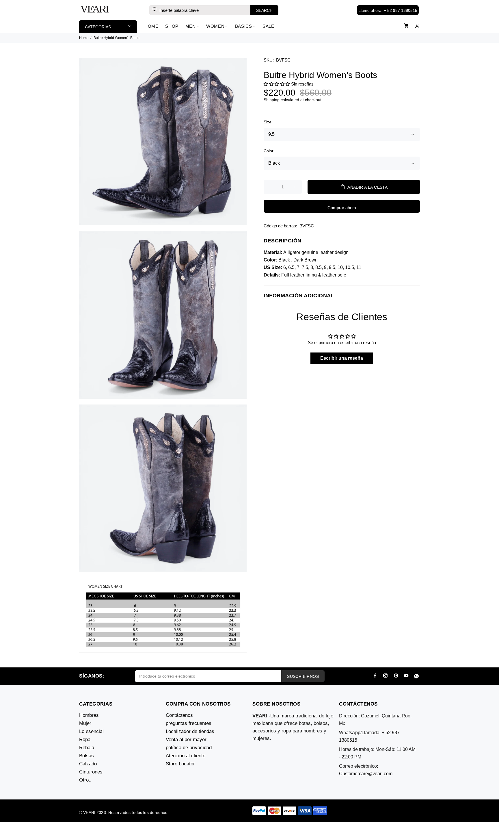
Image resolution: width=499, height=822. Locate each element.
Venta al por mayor (186, 739)
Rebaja (86, 747)
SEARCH (264, 10)
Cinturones (91, 772)
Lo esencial (91, 731)
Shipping (272, 99)
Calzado (88, 764)
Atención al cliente (185, 755)
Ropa (84, 739)
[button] (277, 83)
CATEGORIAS (98, 27)
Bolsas (86, 755)
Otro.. (85, 780)
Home (84, 38)
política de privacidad (189, 747)
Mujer (85, 723)
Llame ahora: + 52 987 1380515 (387, 10)
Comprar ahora (341, 207)
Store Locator (180, 764)
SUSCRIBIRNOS (303, 676)
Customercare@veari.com (365, 773)
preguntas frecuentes (188, 723)
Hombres (89, 715)
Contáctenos (179, 715)
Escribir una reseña (341, 358)
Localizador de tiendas (190, 731)
